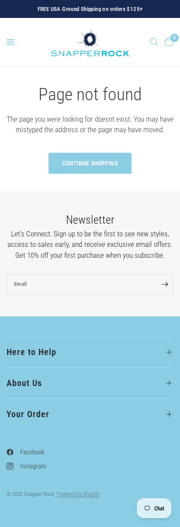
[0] (167, 42)
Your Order (28, 414)
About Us (24, 383)
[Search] (154, 42)
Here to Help (31, 352)
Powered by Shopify (78, 494)
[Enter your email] (164, 284)
